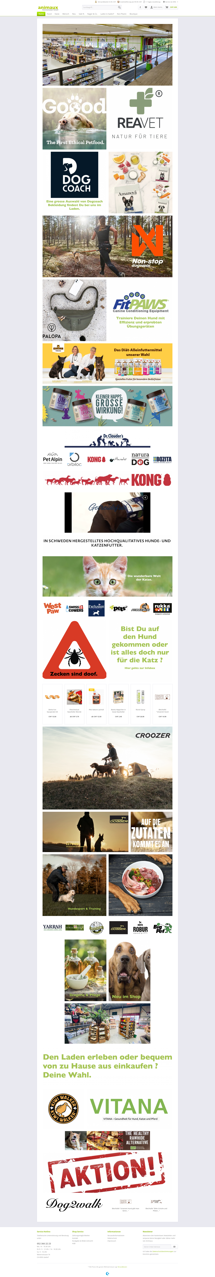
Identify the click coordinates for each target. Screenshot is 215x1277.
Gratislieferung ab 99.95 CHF (131, 2)
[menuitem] (102, 7)
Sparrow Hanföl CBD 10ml (140, 711)
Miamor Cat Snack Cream (118, 711)
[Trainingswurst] (74, 697)
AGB (73, 1243)
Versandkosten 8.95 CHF (107, 2)
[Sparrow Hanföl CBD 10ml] (140, 697)
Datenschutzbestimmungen (163, 1251)
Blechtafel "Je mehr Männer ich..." (162, 711)
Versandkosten (122, 1267)
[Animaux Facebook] (140, 7)
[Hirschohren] (52, 697)
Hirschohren (52, 710)
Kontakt (75, 1238)
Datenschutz (112, 1238)
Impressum (112, 1241)
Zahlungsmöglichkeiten (81, 1235)
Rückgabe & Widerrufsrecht (82, 1241)
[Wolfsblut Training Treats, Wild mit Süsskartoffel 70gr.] (96, 697)
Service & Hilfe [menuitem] (170, 2)
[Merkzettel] (146, 7)
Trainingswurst (74, 710)
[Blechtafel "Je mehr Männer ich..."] (162, 697)
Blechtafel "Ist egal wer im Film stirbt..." (156, 1209)
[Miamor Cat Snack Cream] (118, 697)
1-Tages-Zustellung (153, 2)
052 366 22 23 (44, 1243)
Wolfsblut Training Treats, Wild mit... (96, 711)
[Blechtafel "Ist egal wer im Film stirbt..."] (156, 1201)
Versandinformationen (116, 1235)
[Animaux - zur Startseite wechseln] (48, 8)
